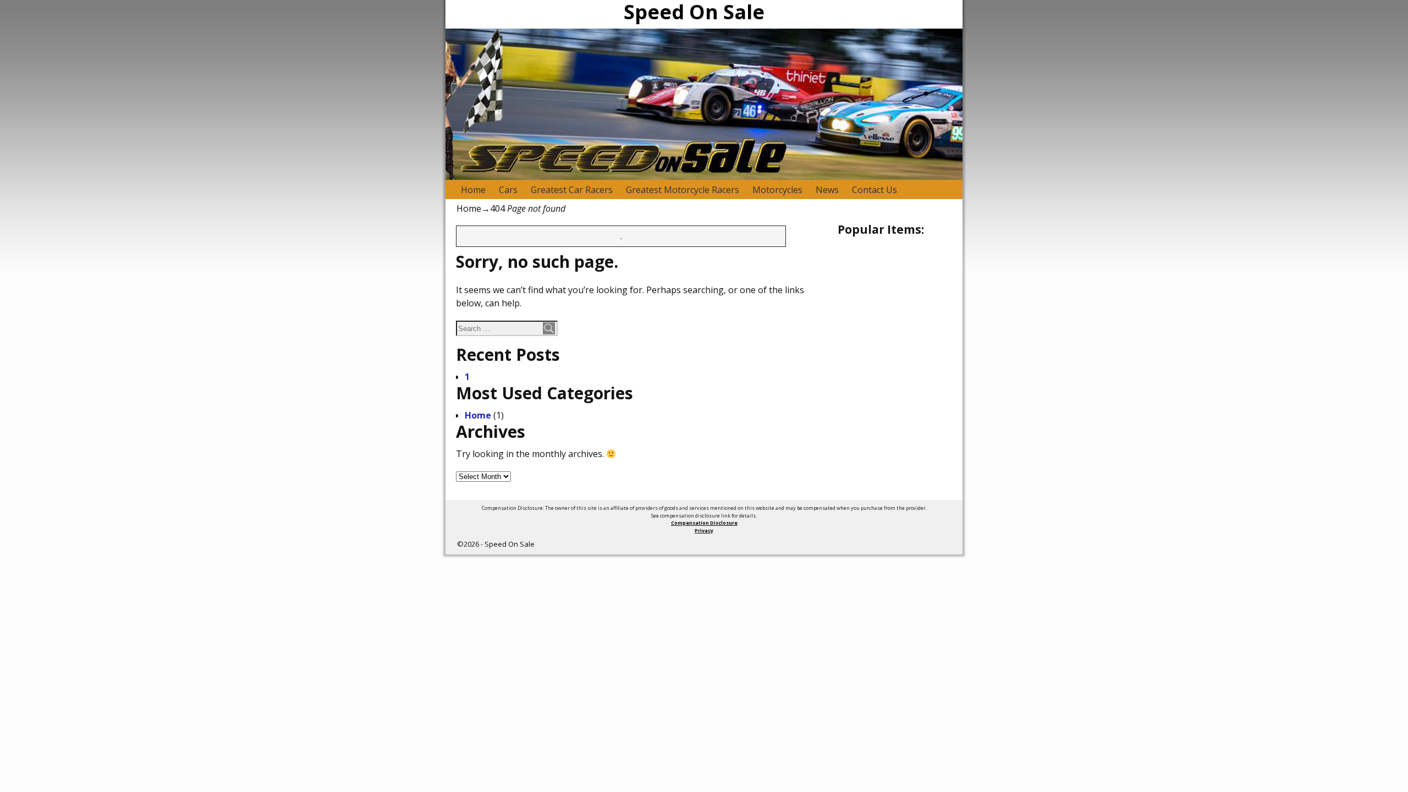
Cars (508, 190)
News (827, 190)
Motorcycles (777, 190)
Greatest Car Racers (572, 190)
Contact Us (874, 190)
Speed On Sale (510, 544)
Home (473, 190)
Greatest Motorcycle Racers (682, 190)
